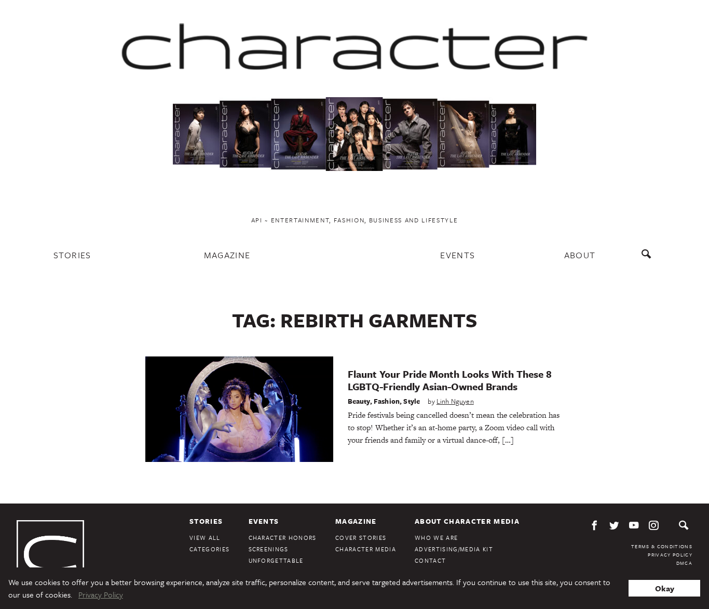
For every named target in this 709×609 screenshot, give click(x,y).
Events (457, 254)
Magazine (227, 254)
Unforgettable (276, 560)
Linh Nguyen (455, 401)
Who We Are (436, 537)
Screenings (269, 549)
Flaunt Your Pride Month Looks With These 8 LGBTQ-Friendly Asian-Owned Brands (450, 380)
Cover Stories (360, 537)
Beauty (359, 401)
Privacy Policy (670, 554)
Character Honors (283, 537)
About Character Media (467, 521)
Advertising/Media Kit (454, 549)
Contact (430, 560)
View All (205, 537)
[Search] (649, 259)
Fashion (387, 401)
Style (411, 401)
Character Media (365, 549)
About (580, 254)
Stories (72, 254)
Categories (209, 549)
